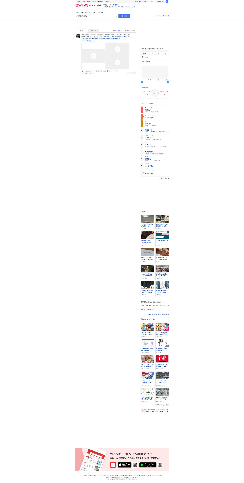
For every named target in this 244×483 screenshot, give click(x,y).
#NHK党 (88, 39)
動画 (86, 12)
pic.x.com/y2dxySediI (87, 41)
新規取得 (115, 5)
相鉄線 (143, 309)
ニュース (100, 12)
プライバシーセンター (116, 475)
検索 (125, 16)
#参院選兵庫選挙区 (105, 39)
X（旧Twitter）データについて (129, 477)
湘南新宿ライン (150, 309)
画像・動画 (93, 30)
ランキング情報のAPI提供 (113, 477)
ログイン (105, 7)
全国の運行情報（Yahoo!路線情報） (158, 314)
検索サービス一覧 (144, 475)
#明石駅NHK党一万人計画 (108, 37)
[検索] (167, 1)
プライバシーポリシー (102, 475)
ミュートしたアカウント (162, 16)
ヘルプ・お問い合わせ (156, 475)
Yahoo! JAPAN (137, 1)
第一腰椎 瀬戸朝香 (161, 1)
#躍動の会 (124, 37)
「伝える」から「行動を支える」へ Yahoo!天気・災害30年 (93, 1)
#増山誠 (118, 37)
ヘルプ (144, 1)
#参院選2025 (95, 39)
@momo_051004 (113, 71)
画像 (82, 12)
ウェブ (77, 12)
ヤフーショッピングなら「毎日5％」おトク (123, 7)
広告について (133, 475)
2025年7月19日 (132, 73)
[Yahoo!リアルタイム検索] (88, 4)
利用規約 (125, 475)
